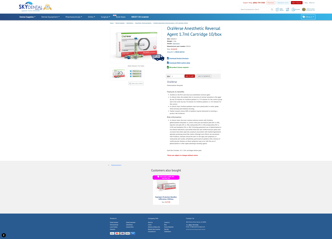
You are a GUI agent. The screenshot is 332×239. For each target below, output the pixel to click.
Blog (306, 3)
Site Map (166, 229)
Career (150, 224)
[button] (287, 9)
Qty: (168, 76)
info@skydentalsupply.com (197, 227)
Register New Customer (154, 229)
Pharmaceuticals (114, 224)
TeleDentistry (167, 231)
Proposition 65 (152, 231)
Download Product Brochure (179, 58)
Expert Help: (254, 3)
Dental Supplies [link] (27, 17)
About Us (312, 3)
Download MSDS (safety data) (179, 63)
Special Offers (130, 227)
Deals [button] (309, 17)
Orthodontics (129, 224)
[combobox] (257, 9)
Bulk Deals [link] (120, 17)
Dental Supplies (114, 222)
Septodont (176, 44)
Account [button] (297, 9)
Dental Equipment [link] (49, 17)
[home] (30, 6)
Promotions (271, 3)
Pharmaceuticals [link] (73, 17)
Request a (176, 52)
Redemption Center (283, 3)
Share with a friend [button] (136, 83)
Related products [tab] (116, 165)
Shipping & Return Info (154, 227)
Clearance (112, 229)
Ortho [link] (90, 17)
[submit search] (272, 9)
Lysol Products (113, 227)
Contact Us (167, 222)
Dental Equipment (130, 222)
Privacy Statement (168, 227)
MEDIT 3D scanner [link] (140, 17)
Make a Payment (297, 3)
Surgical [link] (104, 17)
